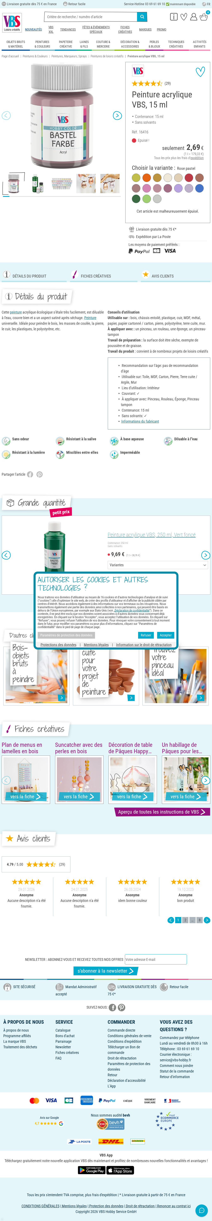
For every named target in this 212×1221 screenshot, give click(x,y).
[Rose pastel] (157, 188)
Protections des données (58, 644)
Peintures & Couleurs (35, 56)
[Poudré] (178, 178)
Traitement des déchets (20, 1047)
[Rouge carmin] (189, 178)
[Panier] (204, 17)
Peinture (90, 318)
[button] (6, 115)
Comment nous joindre (176, 1065)
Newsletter (63, 1047)
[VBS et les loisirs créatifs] (12, 22)
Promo (161, 29)
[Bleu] (199, 188)
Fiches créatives (125, 29)
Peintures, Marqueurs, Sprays (69, 56)
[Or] (157, 178)
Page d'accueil (10, 56)
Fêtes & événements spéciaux (96, 29)
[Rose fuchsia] (146, 188)
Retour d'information (175, 1077)
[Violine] (178, 188)
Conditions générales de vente (129, 1036)
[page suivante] (207, 920)
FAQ (58, 1058)
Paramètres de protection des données (66, 635)
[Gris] (157, 199)
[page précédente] (170, 920)
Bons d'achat (65, 1036)
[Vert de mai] (136, 178)
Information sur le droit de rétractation (144, 644)
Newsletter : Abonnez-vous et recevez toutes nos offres (74, 959)
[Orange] (146, 178)
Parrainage (63, 1041)
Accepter (166, 635)
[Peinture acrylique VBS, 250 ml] (54, 555)
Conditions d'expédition (125, 1041)
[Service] (174, 17)
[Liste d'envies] (184, 17)
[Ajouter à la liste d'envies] (200, 72)
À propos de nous (16, 1030)
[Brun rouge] (199, 178)
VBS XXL (50, 29)
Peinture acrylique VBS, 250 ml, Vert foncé (152, 535)
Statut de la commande (177, 1071)
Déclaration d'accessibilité (127, 1080)
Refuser (146, 635)
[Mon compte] (194, 17)
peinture (16, 312)
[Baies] (168, 188)
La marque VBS (14, 1041)
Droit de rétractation (122, 1058)
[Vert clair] (146, 199)
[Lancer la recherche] (142, 17)
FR (208, 4)
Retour (112, 1075)
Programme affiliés (17, 1036)
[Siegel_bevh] (110, 1124)
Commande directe (121, 1030)
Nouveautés (33, 29)
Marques (145, 29)
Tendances (68, 29)
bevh (126, 1115)
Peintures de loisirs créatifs (107, 56)
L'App (112, 1086)
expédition (197, 158)
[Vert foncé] (136, 199)
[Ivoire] (168, 178)
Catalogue (62, 1030)
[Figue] (136, 188)
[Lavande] (189, 188)
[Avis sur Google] (49, 1121)
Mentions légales (96, 644)
